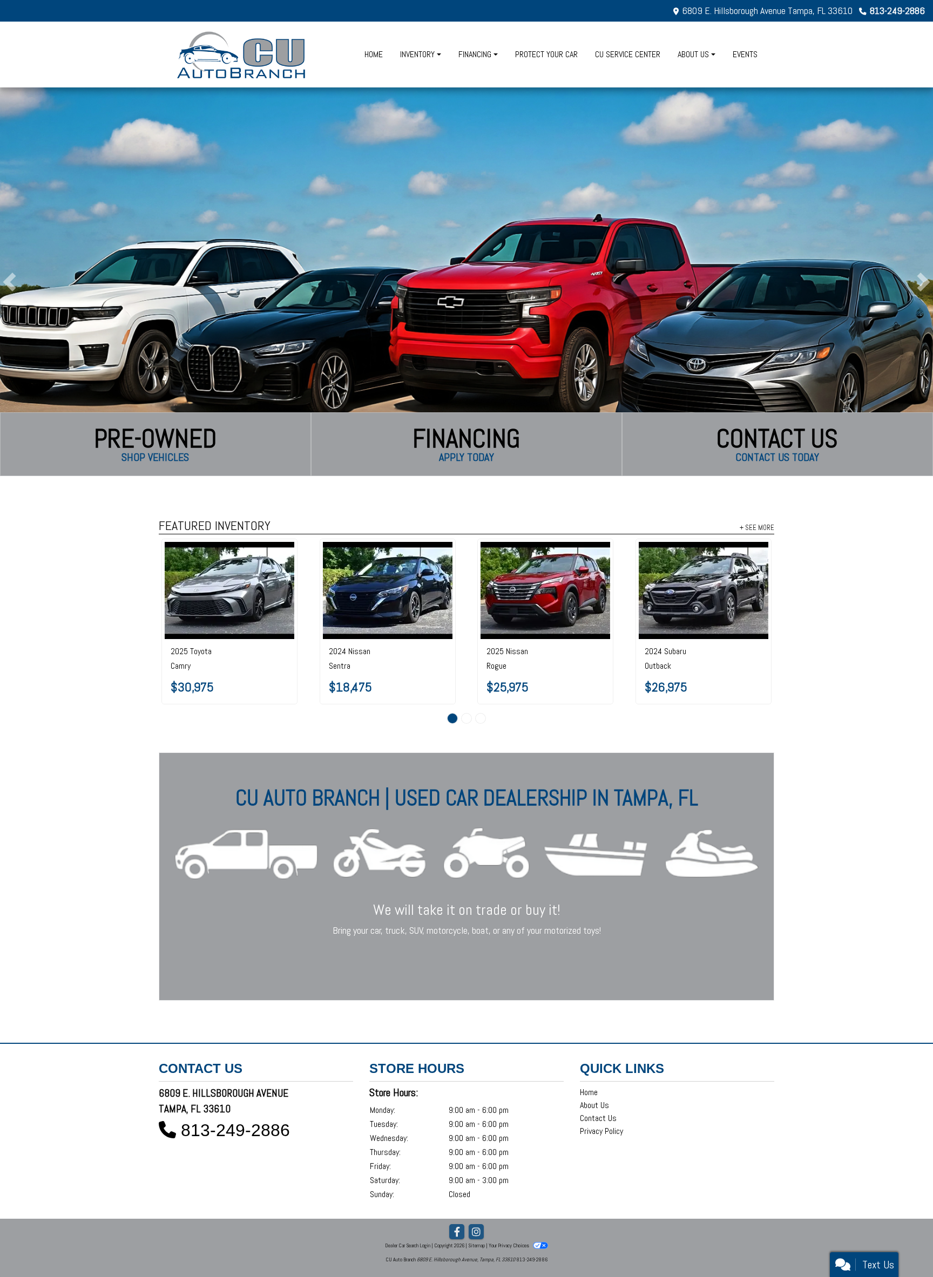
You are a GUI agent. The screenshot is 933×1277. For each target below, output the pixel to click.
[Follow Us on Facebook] (456, 1187)
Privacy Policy (601, 1085)
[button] (9, 281)
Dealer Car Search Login (407, 1200)
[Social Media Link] (476, 1187)
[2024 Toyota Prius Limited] (230, 562)
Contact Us (598, 1072)
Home (589, 1046)
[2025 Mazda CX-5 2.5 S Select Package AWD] (545, 562)
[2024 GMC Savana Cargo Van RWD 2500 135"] (387, 567)
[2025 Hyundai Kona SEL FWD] (703, 562)
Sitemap (476, 1200)
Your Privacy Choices (509, 1200)
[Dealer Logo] (242, 54)
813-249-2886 (897, 10)
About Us (594, 1059)
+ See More (757, 527)
